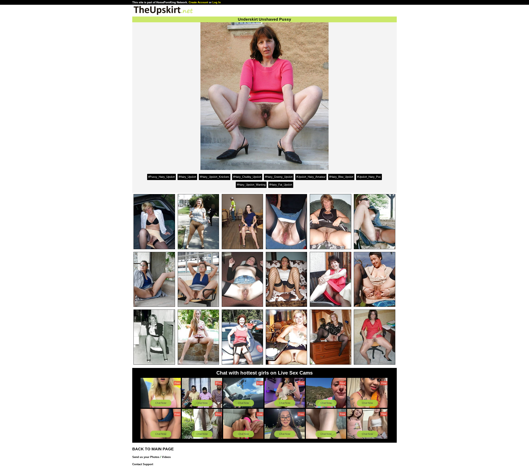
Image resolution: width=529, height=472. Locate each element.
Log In (216, 2)
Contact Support (142, 464)
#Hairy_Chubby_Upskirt (247, 176)
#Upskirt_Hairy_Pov (369, 176)
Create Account (198, 2)
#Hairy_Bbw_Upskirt (341, 176)
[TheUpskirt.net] (163, 14)
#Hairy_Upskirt (187, 176)
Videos (166, 457)
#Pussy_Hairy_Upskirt (161, 176)
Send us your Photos (145, 457)
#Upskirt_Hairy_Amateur (310, 176)
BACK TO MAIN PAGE (153, 449)
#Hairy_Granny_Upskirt (279, 176)
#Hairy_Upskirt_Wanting (251, 184)
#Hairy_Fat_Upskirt (280, 184)
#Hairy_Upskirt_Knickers (214, 176)
